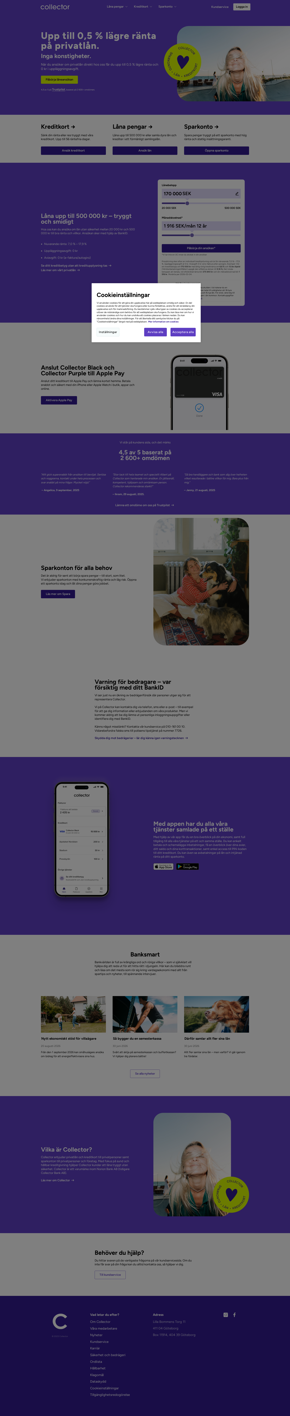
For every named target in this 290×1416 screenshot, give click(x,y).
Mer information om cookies (163, 321)
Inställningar (108, 332)
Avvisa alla (155, 332)
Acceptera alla (183, 332)
